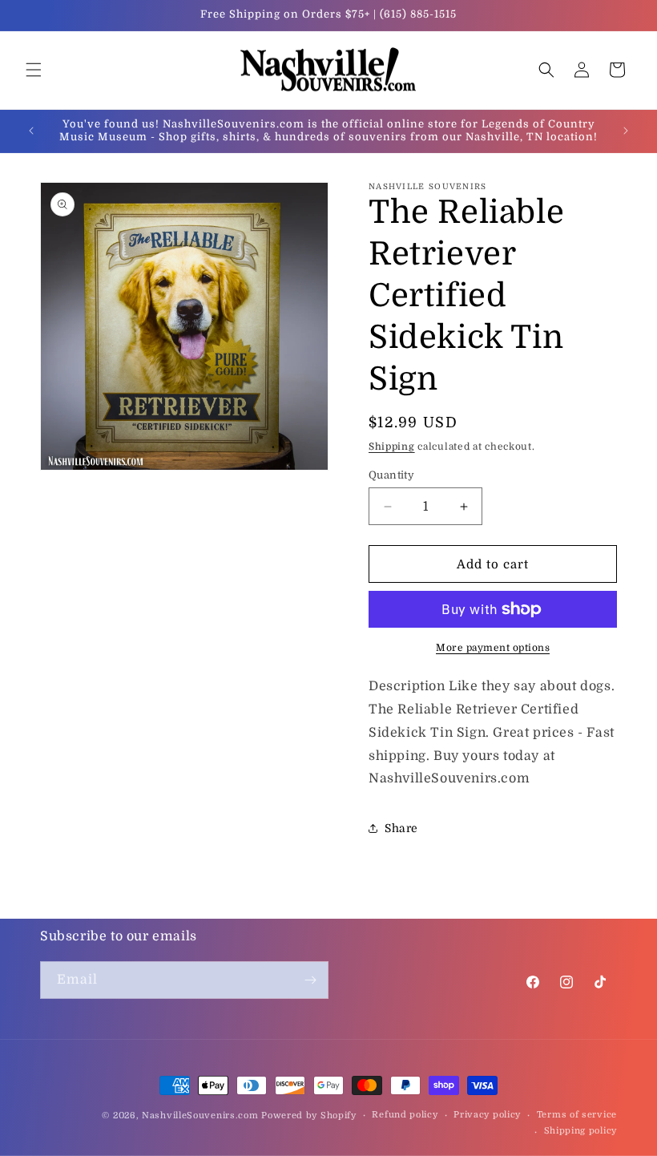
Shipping (392, 446)
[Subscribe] (310, 980)
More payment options (493, 647)
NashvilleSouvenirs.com (200, 1115)
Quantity (391, 475)
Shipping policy (581, 1131)
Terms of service (577, 1115)
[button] (33, 69)
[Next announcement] (625, 130)
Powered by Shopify (309, 1115)
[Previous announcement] (31, 130)
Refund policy (404, 1115)
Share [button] (401, 828)
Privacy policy (487, 1115)
